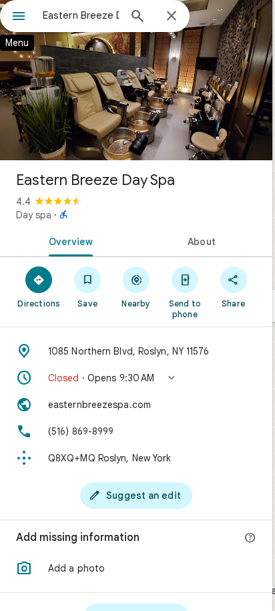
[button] (136, 378)
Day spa (33, 215)
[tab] (68, 240)
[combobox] (81, 15)
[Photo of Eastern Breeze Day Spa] (136, 80)
